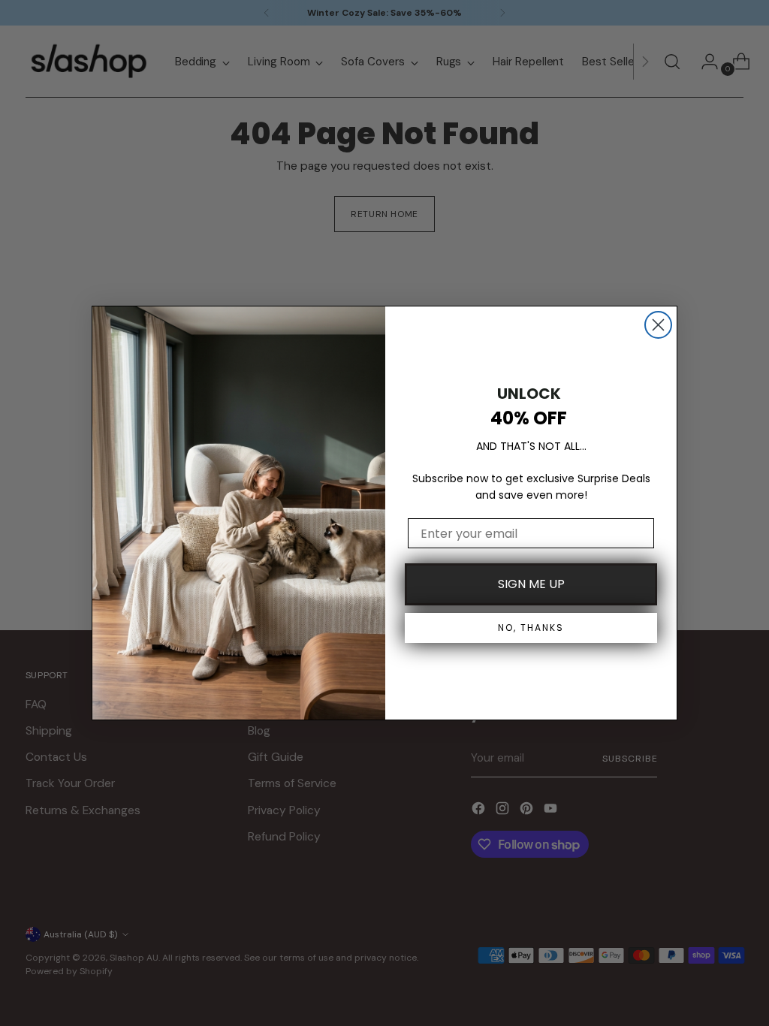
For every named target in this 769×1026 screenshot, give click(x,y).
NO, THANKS (531, 627)
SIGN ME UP (531, 584)
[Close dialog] (658, 325)
